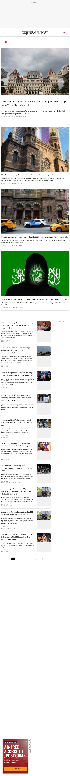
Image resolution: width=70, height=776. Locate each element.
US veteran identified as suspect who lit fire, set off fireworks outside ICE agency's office (17, 422)
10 (38, 559)
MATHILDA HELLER (18, 245)
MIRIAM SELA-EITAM (8, 506)
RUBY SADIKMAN (14, 414)
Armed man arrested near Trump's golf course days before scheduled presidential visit (16, 350)
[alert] (15, 756)
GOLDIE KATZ (6, 414)
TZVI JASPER (6, 459)
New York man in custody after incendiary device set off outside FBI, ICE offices (17, 468)
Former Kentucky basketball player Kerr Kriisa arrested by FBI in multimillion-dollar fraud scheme (16, 536)
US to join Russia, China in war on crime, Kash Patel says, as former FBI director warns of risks (17, 325)
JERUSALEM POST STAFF (20, 116)
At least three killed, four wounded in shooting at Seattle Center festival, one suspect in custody (16, 397)
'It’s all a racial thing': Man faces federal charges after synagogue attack (28, 175)
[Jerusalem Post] (35, 33)
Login (64, 32)
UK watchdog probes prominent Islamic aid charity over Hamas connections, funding (34, 299)
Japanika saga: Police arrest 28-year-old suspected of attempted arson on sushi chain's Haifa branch (16, 491)
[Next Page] (42, 559)
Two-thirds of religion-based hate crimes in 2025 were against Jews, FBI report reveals (34, 237)
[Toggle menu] (3, 32)
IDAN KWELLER (6, 366)
